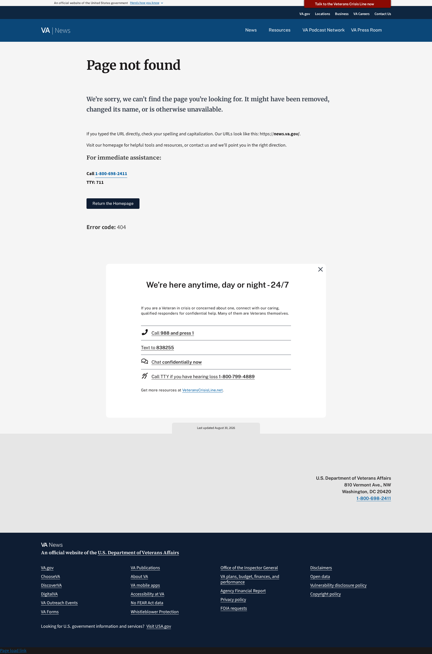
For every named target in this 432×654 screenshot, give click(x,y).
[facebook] (359, 468)
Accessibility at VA (147, 594)
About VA (139, 576)
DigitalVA (49, 594)
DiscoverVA (51, 585)
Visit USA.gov (158, 626)
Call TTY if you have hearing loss (203, 376)
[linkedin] (378, 468)
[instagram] (369, 468)
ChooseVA (50, 576)
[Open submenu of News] (259, 30)
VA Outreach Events (59, 603)
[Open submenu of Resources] (293, 30)
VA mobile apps (145, 585)
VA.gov (47, 568)
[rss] (349, 468)
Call (173, 333)
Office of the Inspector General (249, 568)
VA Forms (50, 612)
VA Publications (145, 568)
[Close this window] (321, 269)
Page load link (13, 650)
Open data (320, 576)
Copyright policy (325, 594)
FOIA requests (233, 608)
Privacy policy (233, 599)
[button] (389, 30)
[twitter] (340, 468)
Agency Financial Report (243, 591)
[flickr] (388, 468)
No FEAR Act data (147, 603)
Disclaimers (321, 568)
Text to (157, 347)
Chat (177, 362)
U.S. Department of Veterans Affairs (138, 552)
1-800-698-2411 (111, 174)
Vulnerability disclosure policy (338, 585)
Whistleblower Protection (155, 612)
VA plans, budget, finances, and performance (249, 579)
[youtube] (330, 468)
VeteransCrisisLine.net (202, 390)
